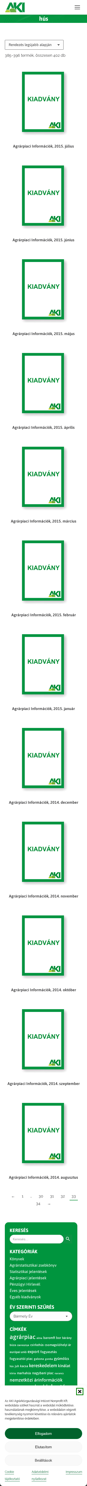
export (33, 1351)
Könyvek (17, 1259)
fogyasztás (48, 1352)
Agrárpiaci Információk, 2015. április (43, 427)
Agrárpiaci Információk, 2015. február (43, 615)
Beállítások (43, 1460)
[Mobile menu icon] (77, 7)
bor (58, 1338)
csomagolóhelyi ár (58, 1345)
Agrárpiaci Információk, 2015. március (43, 521)
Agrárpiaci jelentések (28, 1278)
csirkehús (37, 1345)
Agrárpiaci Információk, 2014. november (43, 896)
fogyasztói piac (21, 1359)
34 (38, 1203)
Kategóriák (23, 1251)
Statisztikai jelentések (28, 1271)
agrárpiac (23, 1336)
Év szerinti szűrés (32, 1307)
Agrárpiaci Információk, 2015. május (44, 333)
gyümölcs (61, 1358)
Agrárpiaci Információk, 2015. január (43, 708)
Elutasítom (43, 1447)
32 (63, 1196)
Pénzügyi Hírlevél (25, 1284)
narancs (59, 1373)
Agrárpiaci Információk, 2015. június (43, 240)
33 (74, 1196)
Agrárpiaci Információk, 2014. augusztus (43, 1177)
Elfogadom (43, 1433)
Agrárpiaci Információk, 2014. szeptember (43, 1083)
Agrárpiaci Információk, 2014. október (43, 990)
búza (13, 1345)
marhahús (24, 1373)
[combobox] (41, 1316)
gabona (39, 1359)
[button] (79, 1391)
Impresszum (74, 1472)
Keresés (19, 1230)
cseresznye (23, 1345)
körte (13, 1373)
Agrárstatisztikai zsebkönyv (33, 1265)
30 (41, 1196)
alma (39, 1337)
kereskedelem (43, 1365)
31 (52, 1196)
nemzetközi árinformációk (36, 1380)
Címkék (18, 1329)
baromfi (49, 1338)
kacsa (24, 1366)
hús (12, 1366)
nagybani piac (43, 1373)
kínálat (64, 1365)
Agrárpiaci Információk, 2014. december (43, 802)
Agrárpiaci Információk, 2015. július (43, 146)
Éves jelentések (23, 1290)
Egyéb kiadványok (25, 1297)
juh (17, 1366)
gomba (49, 1358)
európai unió (18, 1352)
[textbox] (23, 1316)
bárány (67, 1338)
